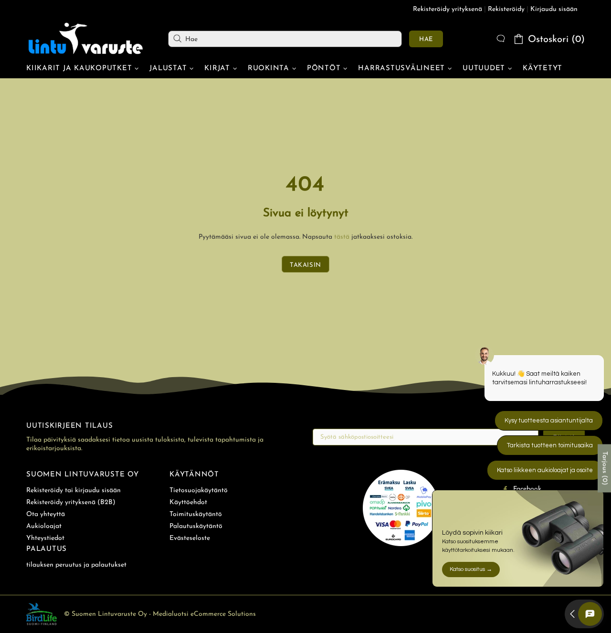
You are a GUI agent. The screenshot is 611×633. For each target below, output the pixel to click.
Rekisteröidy (506, 9)
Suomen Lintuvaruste (86, 39)
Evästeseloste (189, 538)
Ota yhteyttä (45, 514)
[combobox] (285, 39)
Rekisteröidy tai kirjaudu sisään (73, 490)
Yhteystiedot (45, 538)
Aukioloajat (44, 526)
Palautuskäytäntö (195, 526)
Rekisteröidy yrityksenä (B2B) (71, 502)
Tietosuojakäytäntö (198, 490)
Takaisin (305, 265)
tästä (341, 237)
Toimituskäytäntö (195, 514)
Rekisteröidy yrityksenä (447, 9)
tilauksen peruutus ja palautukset (76, 565)
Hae (426, 39)
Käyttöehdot (188, 502)
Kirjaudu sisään (554, 9)
